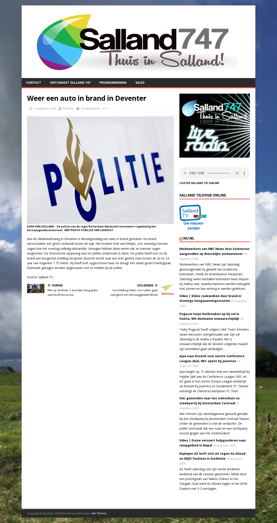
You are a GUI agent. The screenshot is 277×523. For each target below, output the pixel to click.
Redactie (68, 108)
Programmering (113, 82)
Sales (140, 82)
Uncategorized (90, 108)
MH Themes (99, 513)
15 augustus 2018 (44, 108)
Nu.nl (188, 238)
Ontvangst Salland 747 (70, 82)
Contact (33, 82)
